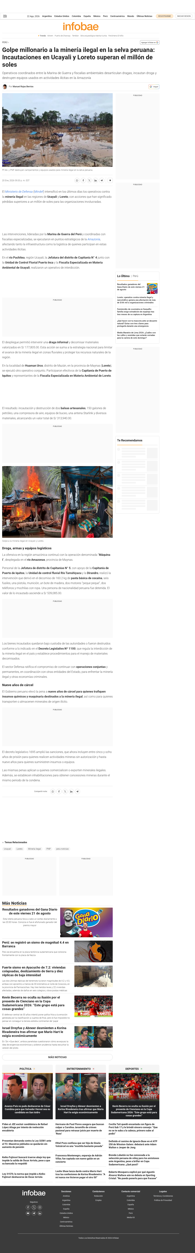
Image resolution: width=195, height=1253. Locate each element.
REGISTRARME (164, 16)
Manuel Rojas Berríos (23, 86)
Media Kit (131, 1217)
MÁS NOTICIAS (57, 1057)
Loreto (20, 849)
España (87, 16)
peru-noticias (62, 849)
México (96, 16)
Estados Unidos (61, 16)
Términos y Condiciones (163, 1196)
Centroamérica (117, 16)
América (66, 1196)
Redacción (98, 1196)
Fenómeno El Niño (115, 36)
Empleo (98, 1200)
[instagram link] (40, 1207)
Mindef (38, 191)
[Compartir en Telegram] (101, 180)
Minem (50, 36)
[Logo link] (80, 26)
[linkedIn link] (40, 1213)
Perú (105, 16)
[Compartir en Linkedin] (95, 180)
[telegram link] (34, 1213)
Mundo (130, 16)
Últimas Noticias (144, 16)
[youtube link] (28, 1213)
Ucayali (7, 849)
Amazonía (94, 239)
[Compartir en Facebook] (83, 180)
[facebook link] (28, 1207)
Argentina (47, 16)
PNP (49, 849)
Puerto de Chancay (62, 36)
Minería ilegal (34, 849)
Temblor (75, 36)
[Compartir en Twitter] (89, 180)
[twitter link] (34, 1207)
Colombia (76, 16)
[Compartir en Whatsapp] (77, 180)
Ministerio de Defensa (19, 191)
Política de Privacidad (163, 1200)
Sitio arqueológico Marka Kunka (93, 36)
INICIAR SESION (184, 16)
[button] (5, 16)
